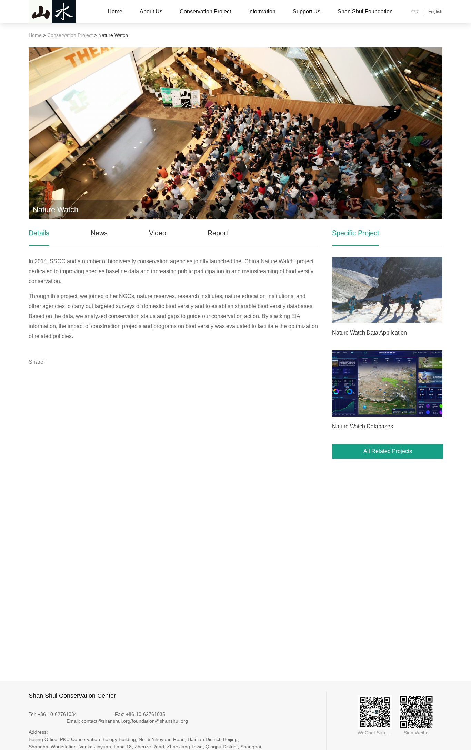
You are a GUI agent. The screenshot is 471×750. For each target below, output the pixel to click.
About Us (151, 11)
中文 (415, 11)
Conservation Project (205, 11)
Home (115, 11)
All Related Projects (387, 451)
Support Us (306, 11)
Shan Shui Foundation (365, 11)
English (435, 11)
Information (261, 11)
